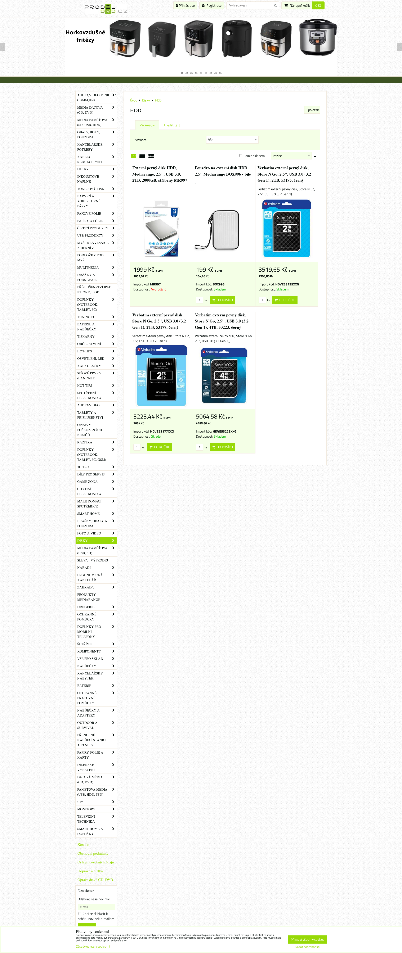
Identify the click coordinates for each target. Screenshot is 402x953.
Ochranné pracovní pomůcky (87, 698)
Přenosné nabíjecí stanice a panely (92, 740)
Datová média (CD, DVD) (90, 779)
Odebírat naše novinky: (94, 899)
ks (205, 300)
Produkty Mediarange (88, 597)
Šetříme (84, 644)
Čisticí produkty (92, 228)
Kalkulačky (89, 365)
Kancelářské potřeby (90, 147)
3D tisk (83, 467)
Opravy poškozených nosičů (89, 430)
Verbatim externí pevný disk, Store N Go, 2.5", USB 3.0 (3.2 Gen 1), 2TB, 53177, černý (159, 321)
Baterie (84, 685)
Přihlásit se (186, 5)
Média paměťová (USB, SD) (92, 550)
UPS (80, 801)
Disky (82, 540)
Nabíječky (86, 666)
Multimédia (88, 267)
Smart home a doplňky (90, 831)
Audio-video (88, 405)
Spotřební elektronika (89, 395)
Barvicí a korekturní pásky (88, 201)
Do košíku (224, 299)
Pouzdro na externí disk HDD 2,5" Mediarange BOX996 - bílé (223, 171)
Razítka (84, 442)
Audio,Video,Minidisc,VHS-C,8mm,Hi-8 (97, 97)
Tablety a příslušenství (90, 415)
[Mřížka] (133, 157)
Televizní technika (86, 818)
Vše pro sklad (90, 658)
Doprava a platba (90, 870)
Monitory (86, 809)
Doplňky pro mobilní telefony (89, 631)
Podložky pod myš (90, 257)
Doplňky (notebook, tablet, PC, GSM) (91, 454)
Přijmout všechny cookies (307, 939)
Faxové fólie (89, 213)
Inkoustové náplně (88, 179)
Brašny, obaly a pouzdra (92, 523)
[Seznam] (142, 157)
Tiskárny (86, 336)
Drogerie (85, 607)
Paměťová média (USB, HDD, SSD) (92, 791)
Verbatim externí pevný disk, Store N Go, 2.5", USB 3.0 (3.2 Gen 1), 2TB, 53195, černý (284, 174)
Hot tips (84, 385)
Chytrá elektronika (89, 491)
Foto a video (89, 533)
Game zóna (87, 481)
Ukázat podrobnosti (307, 947)
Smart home (88, 513)
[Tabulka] (151, 157)
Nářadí (84, 567)
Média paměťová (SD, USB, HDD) (92, 122)
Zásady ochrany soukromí (93, 946)
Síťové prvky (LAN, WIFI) (89, 375)
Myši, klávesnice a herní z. (93, 245)
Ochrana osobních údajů (95, 861)
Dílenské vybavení (86, 767)
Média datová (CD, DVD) (90, 109)
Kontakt (83, 844)
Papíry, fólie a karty (90, 754)
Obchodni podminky (92, 853)
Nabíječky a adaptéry (88, 712)
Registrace (214, 5)
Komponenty (89, 651)
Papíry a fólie (90, 220)
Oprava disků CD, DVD (95, 879)
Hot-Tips (84, 351)
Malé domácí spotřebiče (89, 503)
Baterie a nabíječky (86, 326)
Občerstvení (89, 344)
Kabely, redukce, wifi (89, 159)
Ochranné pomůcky (87, 616)
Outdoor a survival (87, 725)
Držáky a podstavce (87, 277)
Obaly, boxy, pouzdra (88, 134)
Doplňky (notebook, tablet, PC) (87, 304)
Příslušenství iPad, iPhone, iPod (94, 289)
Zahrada (85, 587)
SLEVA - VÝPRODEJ (92, 560)
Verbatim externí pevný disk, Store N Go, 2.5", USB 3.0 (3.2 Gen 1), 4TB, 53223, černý (222, 321)
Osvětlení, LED (90, 358)
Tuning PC (86, 317)
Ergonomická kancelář (90, 577)
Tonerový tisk (90, 188)
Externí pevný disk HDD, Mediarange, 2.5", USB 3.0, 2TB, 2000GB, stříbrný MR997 (159, 174)
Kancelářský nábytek (90, 675)
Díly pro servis (91, 474)
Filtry (83, 169)
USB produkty (90, 235)
